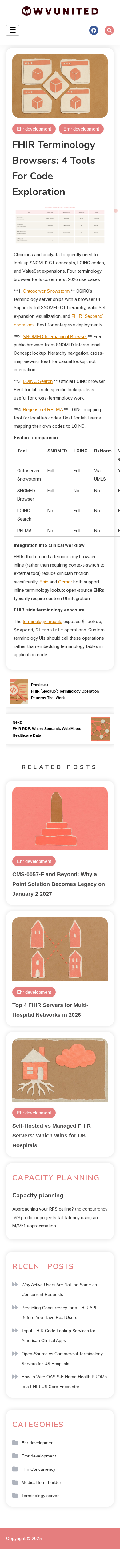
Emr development (81, 128)
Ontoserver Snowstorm (46, 291)
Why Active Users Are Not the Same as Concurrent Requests (59, 1289)
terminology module (42, 621)
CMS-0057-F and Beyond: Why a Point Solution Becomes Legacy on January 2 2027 (58, 884)
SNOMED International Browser (55, 336)
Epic (43, 581)
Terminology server (40, 1495)
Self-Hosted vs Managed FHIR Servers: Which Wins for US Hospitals (51, 1136)
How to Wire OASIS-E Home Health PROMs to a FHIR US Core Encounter (64, 1381)
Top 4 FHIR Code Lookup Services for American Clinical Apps (58, 1335)
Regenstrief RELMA (43, 409)
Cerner (65, 581)
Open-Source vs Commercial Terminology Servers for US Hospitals (62, 1358)
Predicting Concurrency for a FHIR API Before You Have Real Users (59, 1312)
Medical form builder (41, 1482)
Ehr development (34, 128)
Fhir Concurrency (38, 1469)
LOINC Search (38, 381)
